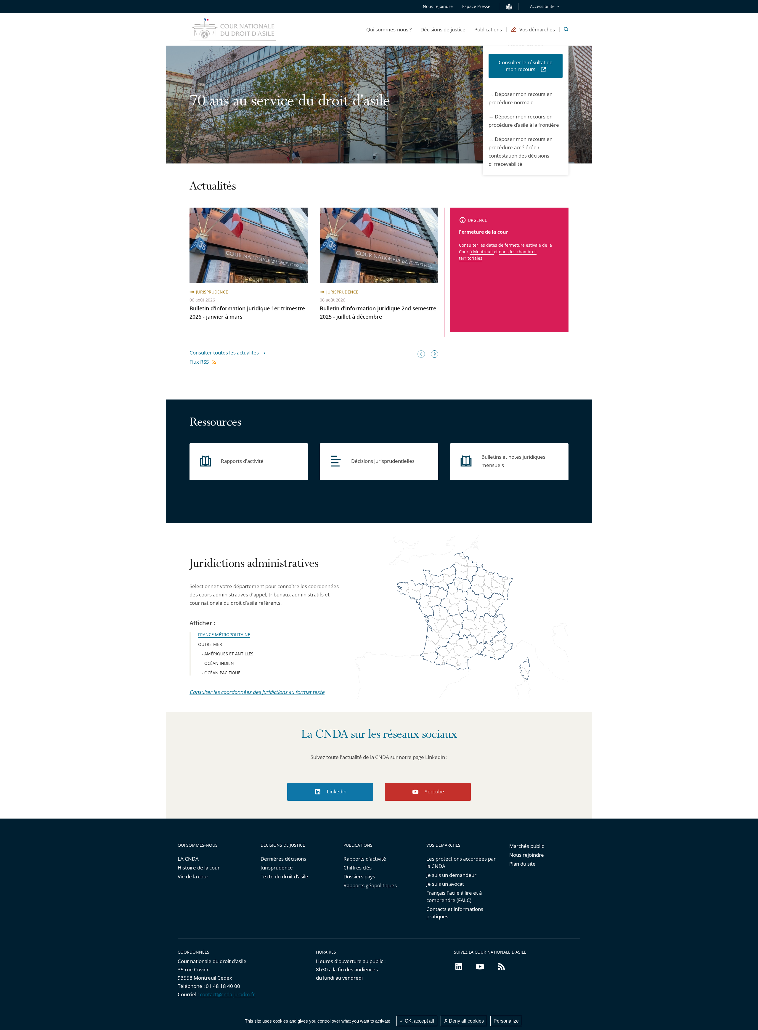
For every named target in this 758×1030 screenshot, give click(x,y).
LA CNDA (188, 858)
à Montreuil (482, 251)
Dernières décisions (283, 858)
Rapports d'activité (364, 858)
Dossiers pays (359, 876)
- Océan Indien (218, 663)
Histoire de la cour (199, 867)
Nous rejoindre (438, 6)
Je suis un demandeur (451, 875)
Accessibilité (542, 6)
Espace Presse (476, 6)
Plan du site (522, 863)
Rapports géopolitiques (370, 885)
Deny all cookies (466, 1020)
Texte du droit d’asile (284, 876)
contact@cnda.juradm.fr (227, 994)
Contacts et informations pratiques (454, 913)
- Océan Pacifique (221, 673)
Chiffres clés (357, 867)
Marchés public (526, 846)
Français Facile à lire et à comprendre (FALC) (454, 896)
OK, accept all (419, 1020)
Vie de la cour (193, 876)
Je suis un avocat (445, 883)
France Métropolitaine (224, 634)
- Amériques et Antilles (227, 654)
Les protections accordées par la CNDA (461, 862)
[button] (389, 29)
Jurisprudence (277, 867)
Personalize (506, 1020)
